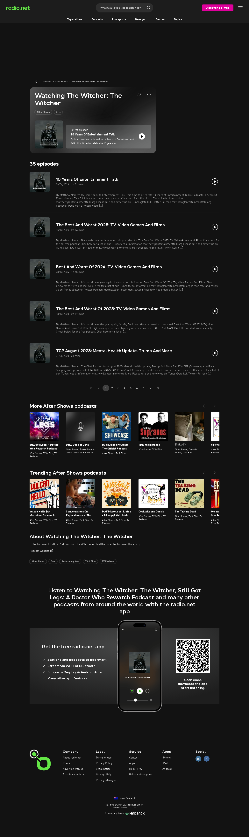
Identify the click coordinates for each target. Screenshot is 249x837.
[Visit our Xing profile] (206, 759)
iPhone (166, 757)
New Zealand (127, 798)
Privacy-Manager (106, 780)
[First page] (91, 388)
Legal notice (103, 769)
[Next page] (150, 388)
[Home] (36, 81)
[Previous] (203, 404)
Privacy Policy (104, 763)
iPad (165, 763)
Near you (140, 19)
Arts (58, 112)
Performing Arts (70, 561)
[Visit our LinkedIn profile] (198, 759)
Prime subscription (140, 774)
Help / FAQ (135, 769)
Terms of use (103, 757)
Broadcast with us (74, 774)
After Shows (43, 112)
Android (167, 769)
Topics (178, 19)
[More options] (149, 94)
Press (66, 763)
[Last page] (158, 388)
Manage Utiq (103, 774)
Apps (132, 763)
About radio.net (72, 757)
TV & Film (90, 561)
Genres (160, 19)
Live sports (119, 19)
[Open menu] (240, 7)
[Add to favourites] (139, 94)
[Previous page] (99, 388)
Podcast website (39, 551)
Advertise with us (73, 769)
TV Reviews (108, 561)
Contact (134, 757)
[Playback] (142, 136)
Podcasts (97, 19)
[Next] (214, 404)
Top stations (74, 19)
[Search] (148, 7)
